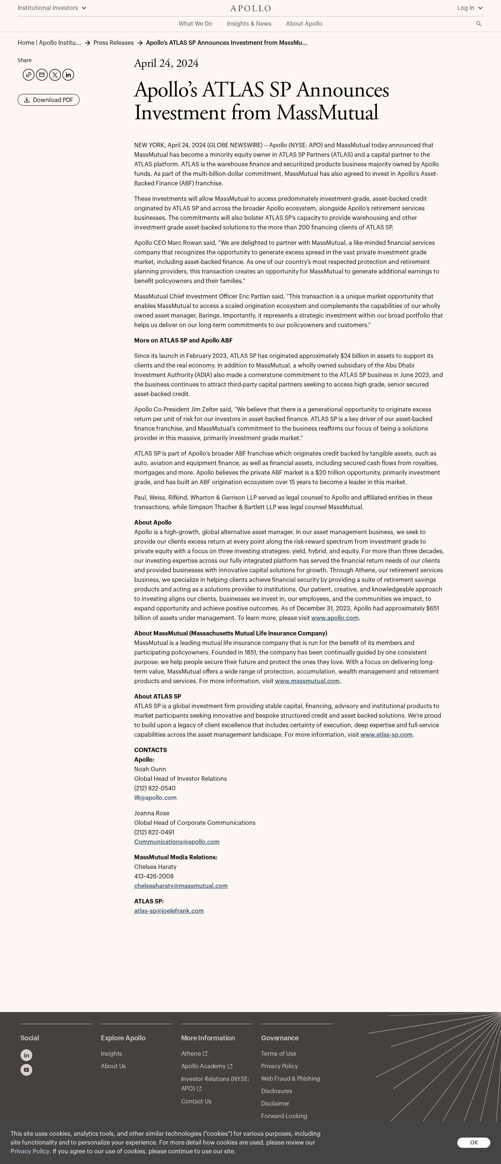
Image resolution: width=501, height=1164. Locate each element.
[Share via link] (28, 74)
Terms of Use (278, 1054)
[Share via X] (54, 74)
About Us (113, 1066)
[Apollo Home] (250, 8)
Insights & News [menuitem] (249, 24)
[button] (49, 102)
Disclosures (276, 1091)
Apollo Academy (203, 1066)
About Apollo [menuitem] (304, 24)
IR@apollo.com (155, 798)
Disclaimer (275, 1104)
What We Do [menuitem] (195, 24)
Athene (191, 1054)
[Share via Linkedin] (67, 74)
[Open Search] (479, 23)
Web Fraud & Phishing (290, 1079)
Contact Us (196, 1102)
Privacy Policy (30, 1151)
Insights (111, 1054)
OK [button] (474, 1143)
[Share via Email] (41, 74)
